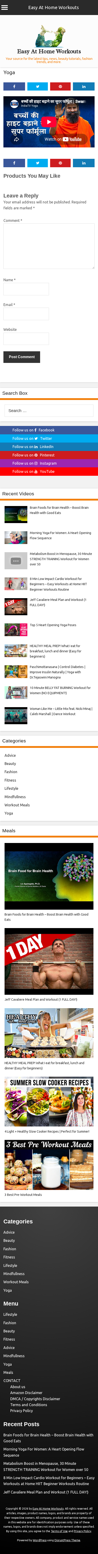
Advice (10, 755)
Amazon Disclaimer (26, 1393)
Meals (8, 1372)
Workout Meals (17, 805)
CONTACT (12, 1381)
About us (17, 1387)
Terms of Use (59, 1531)
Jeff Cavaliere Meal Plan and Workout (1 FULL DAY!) (45, 1492)
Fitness (10, 780)
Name (9, 280)
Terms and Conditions (28, 1405)
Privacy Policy (21, 1411)
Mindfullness (15, 797)
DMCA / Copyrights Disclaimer (35, 1399)
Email (9, 305)
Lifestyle (11, 788)
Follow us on (33, 430)
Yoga (9, 72)
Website (10, 329)
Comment (12, 220)
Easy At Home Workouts (53, 7)
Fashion (11, 772)
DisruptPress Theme (67, 1540)
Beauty (10, 764)
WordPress (39, 1540)
